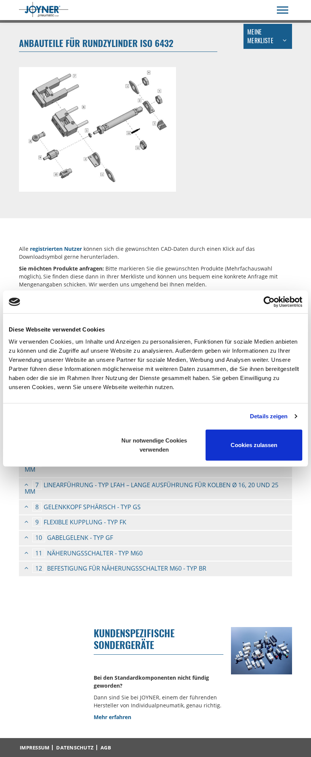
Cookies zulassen (254, 444)
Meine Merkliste (260, 36)
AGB (106, 747)
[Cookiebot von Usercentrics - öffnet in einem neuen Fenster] (269, 302)
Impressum (34, 747)
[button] (155, 488)
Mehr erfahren (112, 717)
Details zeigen (268, 416)
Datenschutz (75, 747)
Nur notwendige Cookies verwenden (154, 444)
